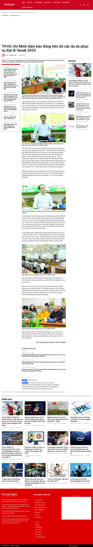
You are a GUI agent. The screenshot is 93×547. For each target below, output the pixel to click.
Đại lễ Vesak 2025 (32, 380)
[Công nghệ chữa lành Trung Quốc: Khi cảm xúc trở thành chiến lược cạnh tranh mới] (57, 438)
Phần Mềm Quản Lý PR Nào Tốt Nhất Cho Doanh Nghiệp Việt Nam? (10, 127)
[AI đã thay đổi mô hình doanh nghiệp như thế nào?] (80, 470)
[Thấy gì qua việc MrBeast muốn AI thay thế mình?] (12, 470)
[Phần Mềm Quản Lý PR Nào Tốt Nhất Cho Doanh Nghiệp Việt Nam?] (80, 408)
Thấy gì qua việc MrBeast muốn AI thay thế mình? (11, 480)
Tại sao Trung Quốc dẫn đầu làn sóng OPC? (57, 480)
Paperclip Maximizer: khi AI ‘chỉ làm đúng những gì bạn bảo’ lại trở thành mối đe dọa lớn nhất (11, 86)
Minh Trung (13, 55)
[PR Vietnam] (9, 5)
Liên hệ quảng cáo (73, 545)
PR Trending (7, 92)
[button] (87, 5)
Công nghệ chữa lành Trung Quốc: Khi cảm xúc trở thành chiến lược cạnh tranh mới (57, 449)
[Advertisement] (46, 30)
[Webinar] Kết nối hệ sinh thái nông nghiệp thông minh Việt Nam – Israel (10, 109)
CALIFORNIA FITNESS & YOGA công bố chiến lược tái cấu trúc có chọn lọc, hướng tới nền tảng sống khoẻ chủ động (11, 73)
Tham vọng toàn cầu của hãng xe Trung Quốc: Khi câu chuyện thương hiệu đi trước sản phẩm (35, 482)
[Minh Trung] (3, 55)
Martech (6, 114)
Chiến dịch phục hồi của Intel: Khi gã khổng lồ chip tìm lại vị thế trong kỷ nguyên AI (80, 450)
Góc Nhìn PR (5, 12)
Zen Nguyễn (78, 78)
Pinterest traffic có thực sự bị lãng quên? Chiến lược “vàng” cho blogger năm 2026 (35, 450)
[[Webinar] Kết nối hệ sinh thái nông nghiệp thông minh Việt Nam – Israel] (71, 117)
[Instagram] (83, 5)
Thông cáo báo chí (15, 15)
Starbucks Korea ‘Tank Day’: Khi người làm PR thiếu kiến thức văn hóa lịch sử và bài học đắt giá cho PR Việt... (10, 97)
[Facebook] (80, 5)
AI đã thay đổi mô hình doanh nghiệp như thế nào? (80, 480)
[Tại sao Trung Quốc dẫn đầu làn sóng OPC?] (57, 470)
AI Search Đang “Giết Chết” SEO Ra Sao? (10, 117)
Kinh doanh (6, 67)
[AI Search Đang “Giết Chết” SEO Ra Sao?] (71, 127)
